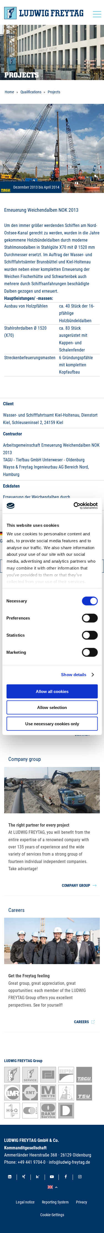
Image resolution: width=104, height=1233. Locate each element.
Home (9, 92)
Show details (73, 674)
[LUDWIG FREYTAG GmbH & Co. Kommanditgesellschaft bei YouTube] (52, 1177)
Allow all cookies (52, 691)
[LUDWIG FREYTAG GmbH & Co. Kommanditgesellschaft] (43, 13)
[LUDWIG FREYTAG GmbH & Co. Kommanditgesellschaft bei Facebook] (66, 1177)
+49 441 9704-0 (31, 1162)
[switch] (90, 617)
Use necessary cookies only (52, 723)
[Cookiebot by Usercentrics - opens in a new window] (74, 505)
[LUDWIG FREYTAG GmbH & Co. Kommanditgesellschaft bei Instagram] (80, 1177)
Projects (54, 92)
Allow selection (52, 707)
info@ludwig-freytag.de (69, 1162)
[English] (53, 1187)
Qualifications (31, 92)
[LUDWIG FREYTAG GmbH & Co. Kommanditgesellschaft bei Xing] (24, 1177)
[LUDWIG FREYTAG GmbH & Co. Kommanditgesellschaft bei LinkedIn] (10, 1177)
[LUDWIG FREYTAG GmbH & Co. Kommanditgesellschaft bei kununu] (38, 1177)
